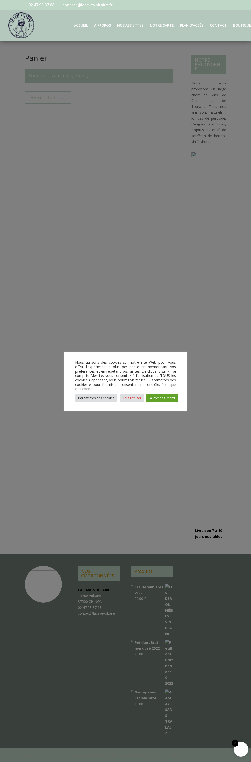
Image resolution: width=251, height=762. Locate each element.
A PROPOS (102, 26)
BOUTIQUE (242, 26)
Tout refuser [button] (132, 398)
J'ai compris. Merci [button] (162, 398)
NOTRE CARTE (162, 26)
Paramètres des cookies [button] (96, 398)
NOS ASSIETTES (130, 26)
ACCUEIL (81, 26)
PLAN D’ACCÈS (191, 26)
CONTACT (218, 26)
